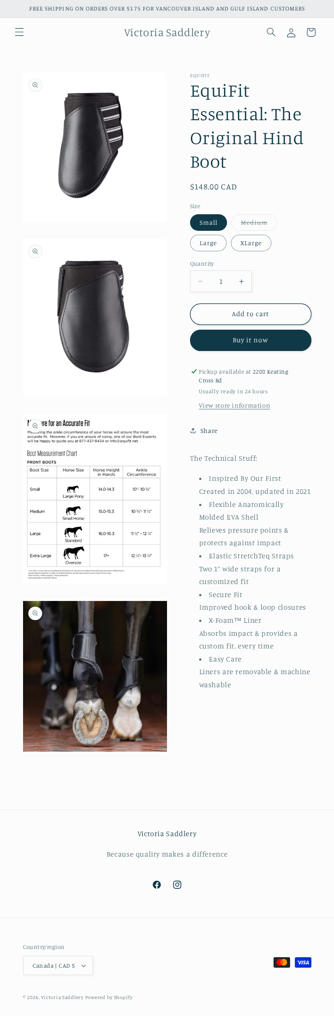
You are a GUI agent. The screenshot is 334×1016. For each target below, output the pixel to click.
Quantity (202, 263)
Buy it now (251, 340)
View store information (234, 405)
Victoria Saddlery (62, 997)
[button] (19, 32)
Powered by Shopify (109, 997)
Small (208, 222)
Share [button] (209, 430)
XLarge (251, 242)
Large (208, 242)
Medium (259, 224)
